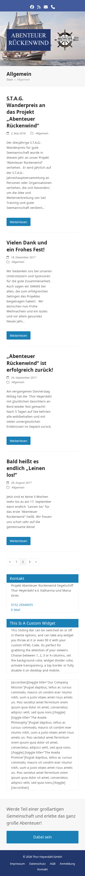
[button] (76, 39)
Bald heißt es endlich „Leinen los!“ (26, 468)
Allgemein (42, 133)
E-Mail (15, 610)
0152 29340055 (22, 605)
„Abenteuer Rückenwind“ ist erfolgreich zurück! (30, 363)
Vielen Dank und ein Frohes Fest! (27, 246)
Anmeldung (67, 864)
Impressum (17, 864)
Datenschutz (37, 864)
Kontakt (42, 869)
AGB (52, 864)
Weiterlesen (18, 222)
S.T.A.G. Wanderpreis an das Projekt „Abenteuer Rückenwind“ (26, 112)
